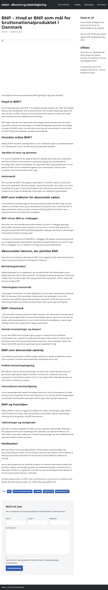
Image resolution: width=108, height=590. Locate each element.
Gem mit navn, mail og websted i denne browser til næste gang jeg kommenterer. (32, 561)
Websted (53, 518)
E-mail (31, 518)
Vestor (5, 32)
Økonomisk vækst (62, 491)
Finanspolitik (48, 491)
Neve (4, 587)
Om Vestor (101, 4)
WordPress (19, 587)
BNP (9, 491)
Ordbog (77, 4)
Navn (8, 518)
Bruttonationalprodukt (22, 491)
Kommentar (11, 528)
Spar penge (88, 4)
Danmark (38, 491)
